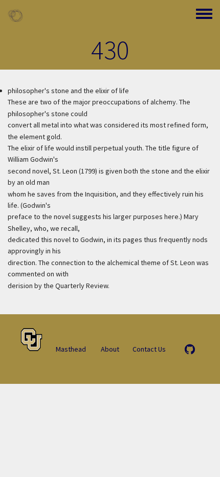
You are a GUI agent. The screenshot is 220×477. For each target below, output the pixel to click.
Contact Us (149, 349)
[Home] (15, 15)
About (110, 349)
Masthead (71, 349)
